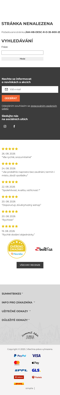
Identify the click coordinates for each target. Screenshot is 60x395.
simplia (29, 388)
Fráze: (4, 47)
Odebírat (11, 98)
